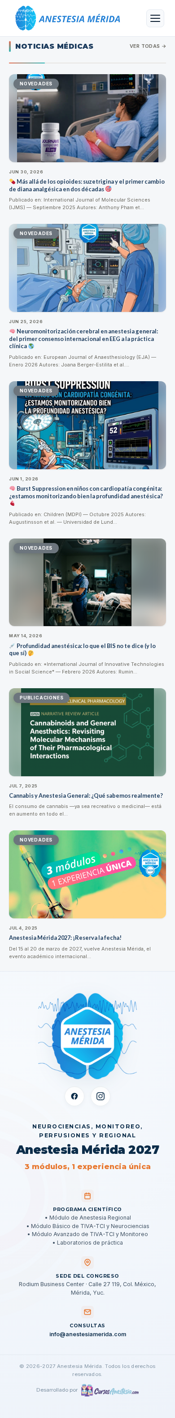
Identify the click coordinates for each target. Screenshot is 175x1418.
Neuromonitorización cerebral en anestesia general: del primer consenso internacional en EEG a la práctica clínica (83, 338)
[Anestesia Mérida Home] (66, 18)
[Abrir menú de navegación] (155, 18)
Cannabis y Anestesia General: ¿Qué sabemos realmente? (86, 795)
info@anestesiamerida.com (87, 1334)
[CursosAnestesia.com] (110, 1390)
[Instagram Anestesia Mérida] (100, 1096)
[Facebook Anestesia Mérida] (74, 1096)
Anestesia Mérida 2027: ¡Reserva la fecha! (65, 937)
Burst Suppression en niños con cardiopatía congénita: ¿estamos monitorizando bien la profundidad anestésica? (86, 492)
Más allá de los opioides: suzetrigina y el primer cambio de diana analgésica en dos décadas (87, 185)
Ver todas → (148, 46)
